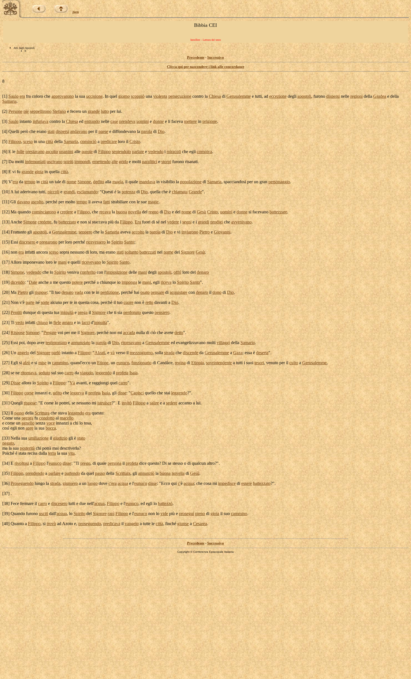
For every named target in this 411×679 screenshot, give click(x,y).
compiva (204, 151)
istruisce (104, 403)
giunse (183, 523)
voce (50, 423)
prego (85, 463)
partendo (72, 473)
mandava (147, 181)
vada (79, 292)
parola (146, 131)
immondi (82, 161)
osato (145, 292)
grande (94, 111)
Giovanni (222, 232)
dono (216, 292)
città (49, 141)
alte (115, 161)
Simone (84, 181)
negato (8, 443)
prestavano (34, 151)
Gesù (201, 211)
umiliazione (38, 438)
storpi (166, 161)
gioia (39, 171)
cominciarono (44, 211)
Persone (15, 111)
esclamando (87, 191)
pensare (157, 292)
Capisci (137, 392)
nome (71, 181)
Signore (188, 252)
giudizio (60, 438)
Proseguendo (22, 483)
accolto (138, 232)
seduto (44, 372)
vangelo (132, 523)
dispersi (333, 96)
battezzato (67, 222)
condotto (47, 418)
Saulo (13, 96)
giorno (124, 96)
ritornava (28, 372)
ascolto (52, 151)
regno (153, 211)
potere (77, 282)
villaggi (223, 342)
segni (187, 222)
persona (114, 463)
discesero (27, 242)
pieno (200, 513)
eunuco (122, 362)
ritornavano (131, 342)
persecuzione (179, 96)
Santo (129, 242)
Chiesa (215, 96)
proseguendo (89, 523)
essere (246, 483)
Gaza (237, 352)
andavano (78, 131)
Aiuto (75, 11)
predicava (111, 523)
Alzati (100, 352)
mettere (190, 121)
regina (180, 362)
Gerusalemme (238, 96)
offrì (177, 272)
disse (122, 392)
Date (33, 282)
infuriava (40, 121)
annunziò (146, 473)
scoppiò (138, 96)
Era (138, 222)
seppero (85, 232)
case (114, 121)
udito (57, 392)
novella (134, 211)
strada (169, 352)
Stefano (59, 111)
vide (164, 513)
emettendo (101, 161)
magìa (117, 181)
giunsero (70, 483)
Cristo (134, 141)
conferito (88, 272)
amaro (67, 322)
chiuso (42, 322)
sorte (45, 302)
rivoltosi (22, 463)
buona (121, 211)
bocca (51, 428)
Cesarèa (200, 523)
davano (23, 201)
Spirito (117, 242)
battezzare (278, 211)
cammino (60, 362)
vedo (19, 322)
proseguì (186, 513)
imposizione (116, 272)
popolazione (191, 181)
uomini (142, 121)
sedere (171, 403)
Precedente (195, 57)
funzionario (141, 362)
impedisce (227, 483)
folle (20, 151)
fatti (106, 201)
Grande (195, 191)
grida (123, 161)
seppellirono (40, 111)
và (112, 352)
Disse (15, 382)
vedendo (155, 151)
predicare (109, 141)
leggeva (77, 392)
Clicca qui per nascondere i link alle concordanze (205, 67)
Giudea (379, 96)
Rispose (18, 332)
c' (109, 483)
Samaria (9, 101)
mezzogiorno (141, 352)
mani (62, 262)
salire (154, 403)
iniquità (67, 312)
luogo (93, 483)
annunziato (80, 342)
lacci (86, 322)
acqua (123, 483)
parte (30, 302)
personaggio (279, 181)
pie (26, 111)
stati (51, 131)
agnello (28, 423)
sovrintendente (219, 362)
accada (129, 332)
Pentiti (16, 312)
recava (105, 211)
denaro (203, 272)
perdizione (109, 292)
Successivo (215, 57)
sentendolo (121, 151)
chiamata (180, 191)
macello (67, 418)
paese (103, 131)
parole (87, 151)
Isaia (133, 372)
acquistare (178, 292)
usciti (43, 513)
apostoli (304, 96)
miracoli (174, 151)
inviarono (189, 232)
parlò (55, 352)
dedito (98, 181)
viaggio (86, 372)
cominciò (88, 141)
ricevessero (96, 242)
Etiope (102, 362)
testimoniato (56, 342)
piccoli (53, 191)
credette (44, 222)
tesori (259, 362)
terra (52, 453)
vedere (173, 222)
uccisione (94, 96)
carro (69, 372)
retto (149, 302)
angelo (23, 352)
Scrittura (42, 413)
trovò (51, 523)
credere (66, 211)
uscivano (54, 161)
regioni (356, 96)
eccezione (278, 96)
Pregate (49, 332)
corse (29, 392)
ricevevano (91, 262)
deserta (262, 352)
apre (29, 428)
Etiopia (197, 362)
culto (293, 362)
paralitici (149, 161)
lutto (105, 111)
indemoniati (35, 161)
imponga (129, 282)
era (22, 96)
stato (81, 438)
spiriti (68, 161)
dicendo (18, 282)
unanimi (66, 151)
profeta (122, 372)
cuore (128, 302)
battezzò (165, 503)
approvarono (62, 96)
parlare (138, 151)
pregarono (48, 242)
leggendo (103, 372)
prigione (209, 121)
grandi (69, 191)
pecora (27, 418)
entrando (92, 121)
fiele (57, 322)
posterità (27, 448)
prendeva (127, 121)
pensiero (162, 312)
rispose (41, 292)
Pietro (204, 232)
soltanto (131, 252)
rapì (111, 513)
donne (158, 121)
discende (190, 352)
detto (178, 332)
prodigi (216, 222)
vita (71, 453)
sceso (28, 141)
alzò (26, 362)
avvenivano (241, 222)
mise (42, 362)
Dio (161, 131)
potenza (128, 191)
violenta (160, 96)
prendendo (34, 473)
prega (83, 312)
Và (72, 382)
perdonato (132, 312)
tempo (29, 181)
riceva (166, 282)
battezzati (148, 252)
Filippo (14, 141)
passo (19, 413)
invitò (127, 403)
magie (153, 201)
